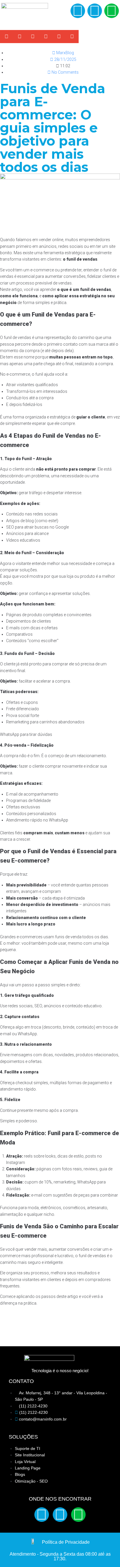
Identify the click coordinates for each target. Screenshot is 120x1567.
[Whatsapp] (111, 10)
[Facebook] (77, 10)
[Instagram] (94, 10)
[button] (59, 11)
